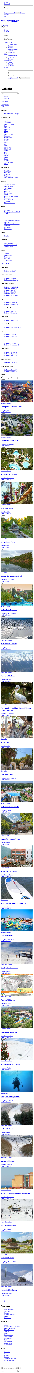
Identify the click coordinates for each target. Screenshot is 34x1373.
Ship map (10, 59)
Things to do (8, 42)
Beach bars (7, 171)
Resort (6, 155)
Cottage (6, 132)
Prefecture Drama (10, 311)
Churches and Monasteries (11, 224)
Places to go (7, 31)
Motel (6, 150)
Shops (6, 213)
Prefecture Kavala (10, 313)
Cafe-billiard (8, 188)
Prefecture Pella (9, 290)
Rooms (6, 159)
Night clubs (7, 176)
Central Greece (8, 1335)
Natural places (8, 243)
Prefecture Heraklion (11, 304)
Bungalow (7, 127)
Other (6, 152)
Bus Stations (8, 255)
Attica (6, 1325)
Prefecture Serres (10, 293)
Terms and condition (10, 1358)
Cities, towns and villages (11, 113)
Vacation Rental (8, 162)
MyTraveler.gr (10, 20)
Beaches (10, 51)
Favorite (6, 14)
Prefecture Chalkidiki (11, 287)
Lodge (6, 145)
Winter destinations (9, 203)
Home (6, 30)
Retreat (6, 157)
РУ (8, 16)
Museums (7, 225)
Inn (5, 144)
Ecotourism (11, 52)
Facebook (7, 4)
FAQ (5, 1353)
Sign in (6, 2)
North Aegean (8, 1341)
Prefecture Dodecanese (11, 345)
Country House (8, 134)
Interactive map (12, 55)
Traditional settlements (10, 245)
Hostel (6, 141)
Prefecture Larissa (10, 352)
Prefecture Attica (10, 271)
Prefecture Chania (10, 302)
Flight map (11, 57)
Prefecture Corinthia (11, 336)
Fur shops (7, 210)
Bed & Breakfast (9, 124)
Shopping (11, 47)
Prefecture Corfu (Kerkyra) (13, 327)
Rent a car (7, 257)
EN (5, 16)
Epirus (6, 1333)
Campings (7, 129)
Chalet (6, 131)
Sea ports (7, 258)
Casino (6, 189)
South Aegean (8, 1343)
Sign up (22, 13)
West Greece (8, 1336)
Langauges (7, 60)
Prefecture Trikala (10, 355)
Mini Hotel (7, 149)
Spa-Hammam (8, 199)
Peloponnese (8, 1338)
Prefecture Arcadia (10, 334)
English (10, 62)
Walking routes (8, 246)
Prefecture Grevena (10, 371)
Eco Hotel (7, 136)
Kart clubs (7, 198)
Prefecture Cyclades (11, 343)
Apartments (7, 122)
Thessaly (6, 1331)
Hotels (6, 142)
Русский (10, 64)
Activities (10, 46)
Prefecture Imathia (10, 288)
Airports (6, 253)
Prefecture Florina (10, 370)
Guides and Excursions (11, 196)
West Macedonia (9, 1330)
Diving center (8, 193)
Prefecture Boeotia (10, 278)
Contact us (7, 1352)
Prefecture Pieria (10, 292)
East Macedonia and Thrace (12, 1326)
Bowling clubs (8, 186)
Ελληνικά (11, 65)
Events (6, 194)
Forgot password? (9, 13)
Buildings (7, 222)
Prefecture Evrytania (11, 280)
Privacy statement (9, 1360)
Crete (5, 1340)
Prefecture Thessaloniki (12, 295)
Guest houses (8, 137)
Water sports (7, 201)
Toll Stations (8, 260)
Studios (6, 160)
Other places (8, 229)
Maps (6, 54)
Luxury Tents (8, 147)
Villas (6, 164)
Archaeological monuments (12, 220)
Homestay (7, 139)
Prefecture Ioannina (10, 320)
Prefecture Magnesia (11, 354)
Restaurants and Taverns (11, 177)
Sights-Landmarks (13, 49)
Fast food (7, 174)
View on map (4, 101)
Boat (5, 126)
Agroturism (7, 121)
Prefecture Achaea (10, 362)
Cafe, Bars (7, 172)
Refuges (6, 154)
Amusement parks (9, 185)
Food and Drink (12, 44)
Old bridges (7, 227)
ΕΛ (12, 16)
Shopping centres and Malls (12, 212)
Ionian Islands (8, 1345)
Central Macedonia (9, 1328)
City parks (7, 191)
